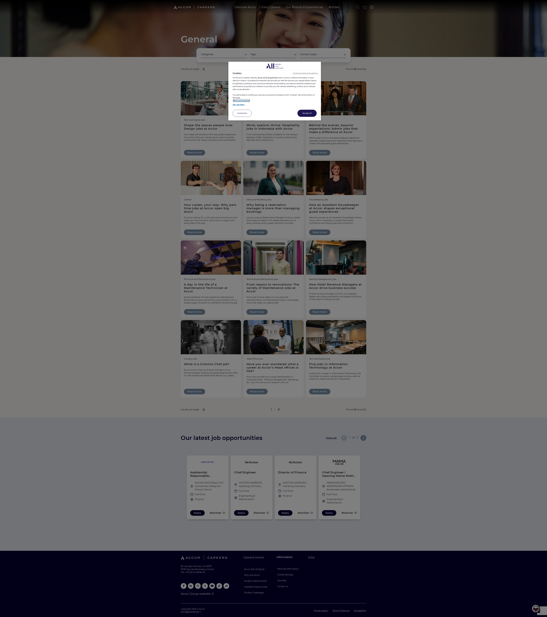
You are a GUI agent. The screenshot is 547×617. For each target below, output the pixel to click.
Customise (242, 113)
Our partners (239, 105)
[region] (274, 91)
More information (241, 100)
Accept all (307, 113)
